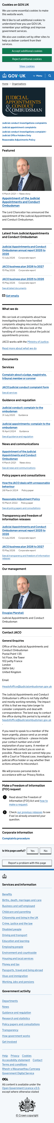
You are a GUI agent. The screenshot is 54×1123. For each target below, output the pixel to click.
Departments (10, 1001)
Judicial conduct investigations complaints (24, 123)
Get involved (9, 1041)
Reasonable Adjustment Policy (21, 499)
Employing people (12, 946)
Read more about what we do (19, 348)
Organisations (19, 83)
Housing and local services (17, 958)
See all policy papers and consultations (21, 508)
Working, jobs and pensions (18, 981)
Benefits (7, 894)
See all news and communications (18, 467)
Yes (34, 850)
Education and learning (15, 941)
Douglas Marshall (13, 613)
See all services (9, 392)
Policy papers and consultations (21, 1024)
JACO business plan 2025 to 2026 (23, 279)
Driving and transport (14, 935)
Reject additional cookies (27, 59)
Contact (37, 1060)
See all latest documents (14, 288)
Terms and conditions (14, 1064)
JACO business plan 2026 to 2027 (23, 266)
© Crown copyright (27, 1115)
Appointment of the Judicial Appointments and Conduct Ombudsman (21, 202)
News (5, 1006)
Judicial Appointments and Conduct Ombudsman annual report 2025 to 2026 (24, 250)
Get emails (12, 295)
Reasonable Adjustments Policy (18, 139)
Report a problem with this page (27, 863)
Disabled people (11, 929)
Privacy (15, 1055)
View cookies (27, 66)
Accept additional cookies (27, 51)
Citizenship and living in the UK (20, 917)
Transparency (10, 1030)
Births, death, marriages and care (21, 900)
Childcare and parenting (16, 911)
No (47, 850)
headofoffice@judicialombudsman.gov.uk (26, 720)
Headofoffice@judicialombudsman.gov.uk (27, 686)
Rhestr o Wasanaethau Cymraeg (21, 1069)
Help (5, 1055)
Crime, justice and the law (17, 923)
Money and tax (10, 964)
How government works (16, 1036)
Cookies (27, 1055)
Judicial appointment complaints (19, 127)
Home (5, 83)
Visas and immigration (15, 976)
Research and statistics (16, 1018)
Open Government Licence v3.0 (20, 1088)
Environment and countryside (19, 952)
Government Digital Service (18, 1073)
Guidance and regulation (16, 1012)
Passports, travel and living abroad (22, 970)
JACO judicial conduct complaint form (25, 387)
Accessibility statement (16, 1060)
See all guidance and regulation (17, 436)
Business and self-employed (18, 906)
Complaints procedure (16, 838)
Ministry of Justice (38, 341)
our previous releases (29, 812)
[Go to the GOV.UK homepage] (13, 75)
